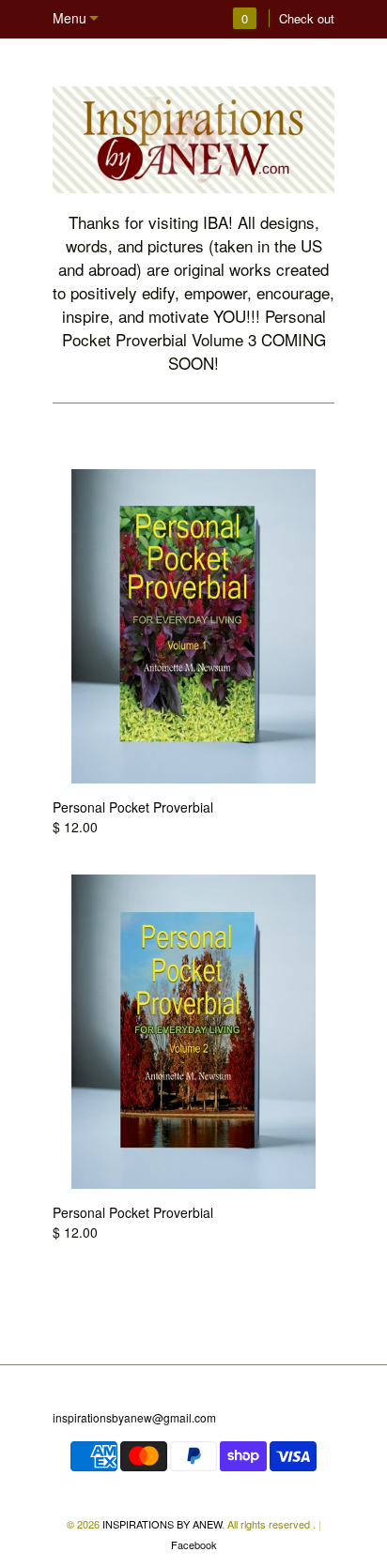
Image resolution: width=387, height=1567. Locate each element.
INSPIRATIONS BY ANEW (162, 1523)
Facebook (194, 1544)
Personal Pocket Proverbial (133, 807)
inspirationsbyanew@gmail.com (134, 1417)
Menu (69, 17)
